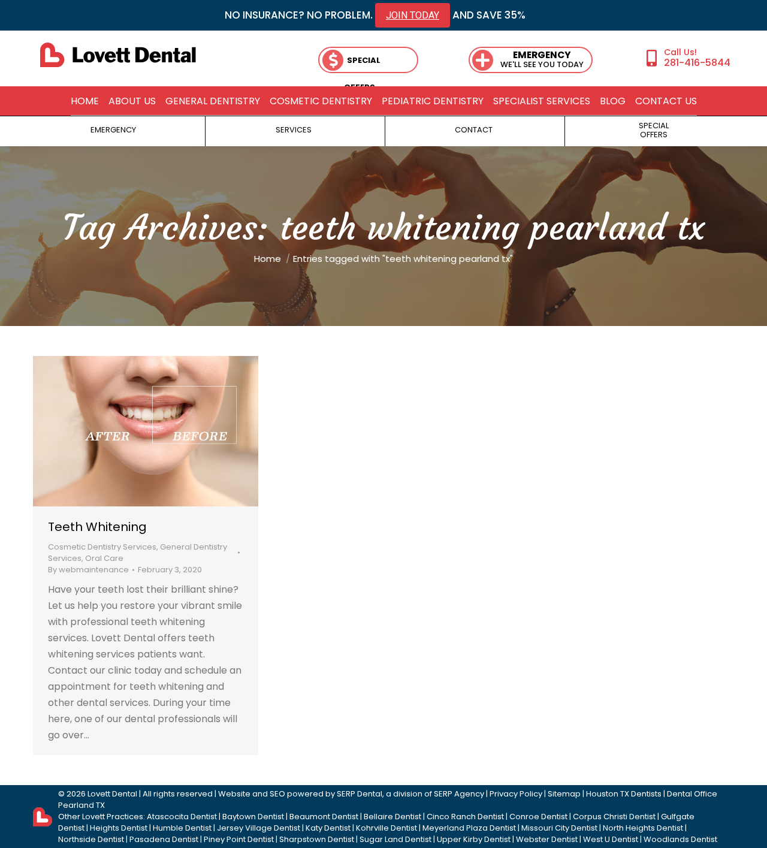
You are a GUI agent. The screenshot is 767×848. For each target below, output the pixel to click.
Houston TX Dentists (624, 793)
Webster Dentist (547, 839)
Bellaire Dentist (392, 816)
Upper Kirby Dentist (474, 839)
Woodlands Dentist (680, 839)
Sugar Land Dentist (395, 839)
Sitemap (564, 793)
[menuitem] (85, 101)
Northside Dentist (91, 839)
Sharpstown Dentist (316, 839)
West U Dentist (610, 839)
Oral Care (104, 558)
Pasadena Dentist (163, 839)
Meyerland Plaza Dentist (469, 828)
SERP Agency (459, 793)
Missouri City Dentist (559, 828)
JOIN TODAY (412, 15)
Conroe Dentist (538, 816)
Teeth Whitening (97, 526)
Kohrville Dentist (386, 828)
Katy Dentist (328, 828)
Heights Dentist (118, 828)
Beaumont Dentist (323, 816)
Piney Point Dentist (239, 839)
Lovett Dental (112, 793)
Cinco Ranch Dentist (465, 816)
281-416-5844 (697, 62)
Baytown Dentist (253, 816)
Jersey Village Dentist (258, 828)
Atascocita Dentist (182, 816)
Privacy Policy (516, 793)
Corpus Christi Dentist (614, 816)
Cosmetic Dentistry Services (102, 547)
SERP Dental (359, 793)
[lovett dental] (118, 55)
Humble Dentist (182, 828)
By (88, 569)
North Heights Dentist (643, 828)
